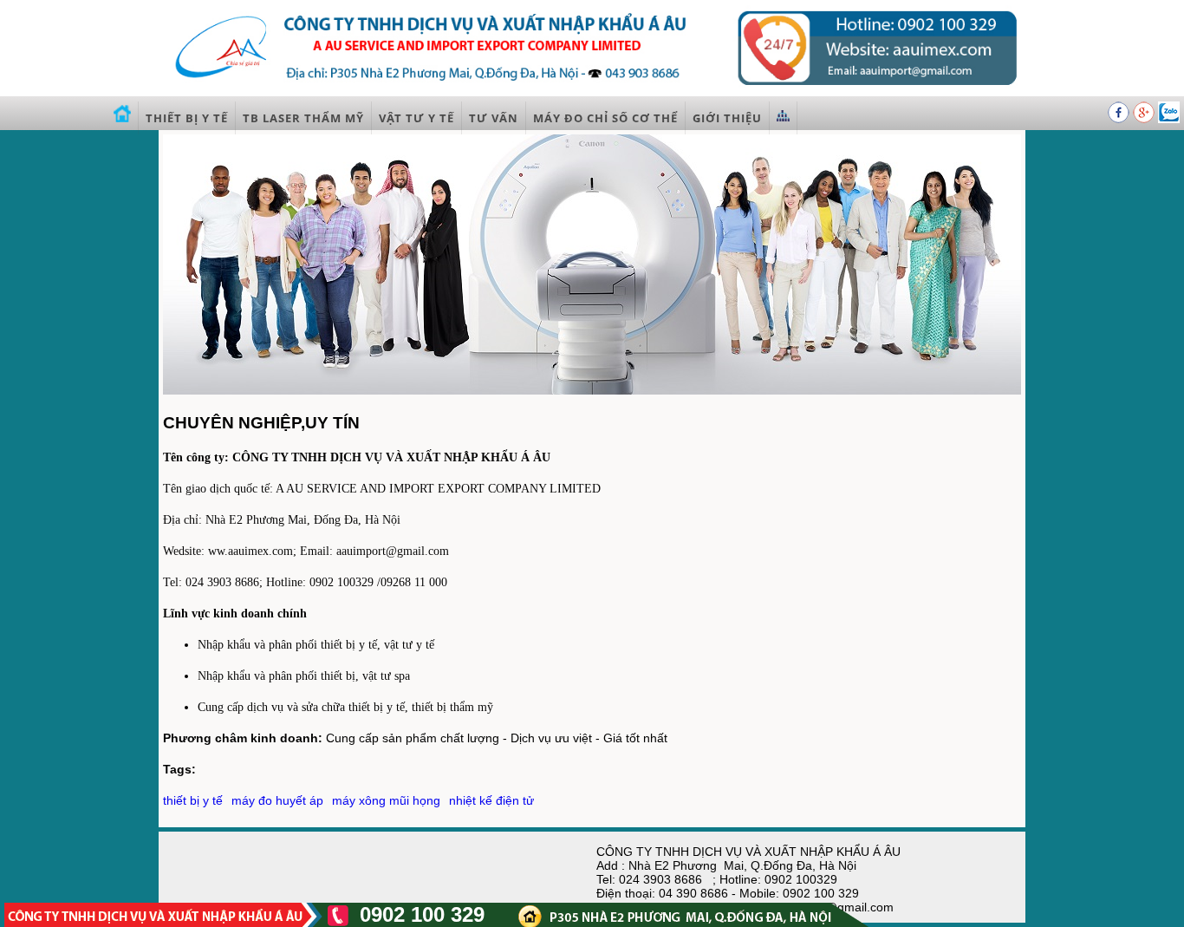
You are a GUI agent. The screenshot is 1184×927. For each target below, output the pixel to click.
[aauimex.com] (592, 90)
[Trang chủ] (123, 117)
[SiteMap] (783, 117)
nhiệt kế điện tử (491, 800)
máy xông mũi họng (386, 800)
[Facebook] (1120, 119)
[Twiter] (1169, 119)
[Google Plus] (1145, 119)
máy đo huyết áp (277, 800)
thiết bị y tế (193, 800)
